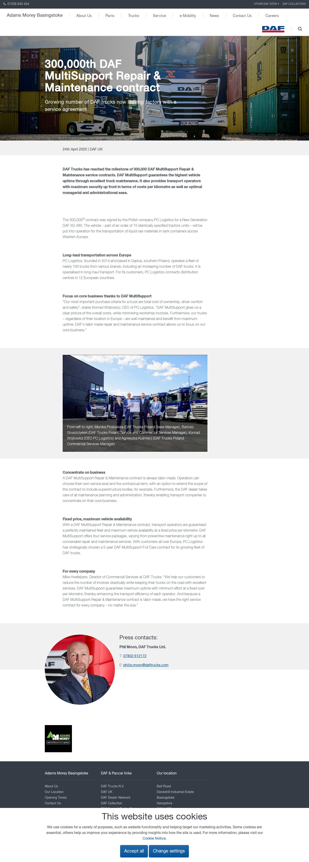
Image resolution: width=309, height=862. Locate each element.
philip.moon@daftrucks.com (146, 665)
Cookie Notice (154, 839)
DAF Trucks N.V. (113, 786)
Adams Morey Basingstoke (35, 15)
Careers (272, 15)
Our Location (54, 792)
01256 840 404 (18, 4)
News (214, 15)
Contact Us (242, 15)
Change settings (169, 851)
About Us (84, 15)
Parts (109, 15)
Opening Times (56, 797)
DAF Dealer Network (115, 797)
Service (159, 15)
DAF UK (106, 792)
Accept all (134, 851)
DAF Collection (294, 4)
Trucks (133, 15)
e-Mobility (188, 15)
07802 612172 (135, 656)
